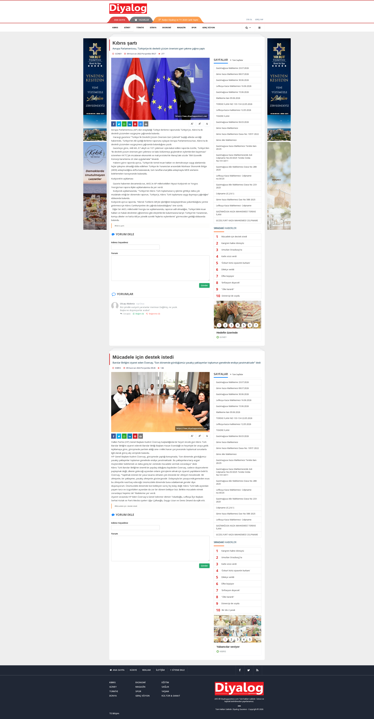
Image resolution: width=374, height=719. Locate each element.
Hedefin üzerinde (227, 332)
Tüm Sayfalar (237, 60)
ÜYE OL (249, 19)
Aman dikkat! (225, 646)
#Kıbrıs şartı (119, 226)
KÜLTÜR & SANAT (171, 695)
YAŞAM (165, 691)
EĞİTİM (165, 682)
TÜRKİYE (140, 27)
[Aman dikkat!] (237, 630)
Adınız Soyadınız (119, 242)
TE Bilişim (114, 713)
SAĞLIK (165, 686)
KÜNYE (133, 669)
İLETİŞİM (160, 669)
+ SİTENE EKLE (177, 669)
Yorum (114, 253)
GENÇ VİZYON (208, 27)
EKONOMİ (166, 27)
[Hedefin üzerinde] (237, 316)
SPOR (194, 27)
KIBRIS (115, 27)
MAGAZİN (181, 27)
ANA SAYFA (119, 19)
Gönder (204, 285)
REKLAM (146, 669)
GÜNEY (127, 27)
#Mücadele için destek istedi (126, 506)
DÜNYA (153, 27)
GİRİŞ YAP (259, 19)
